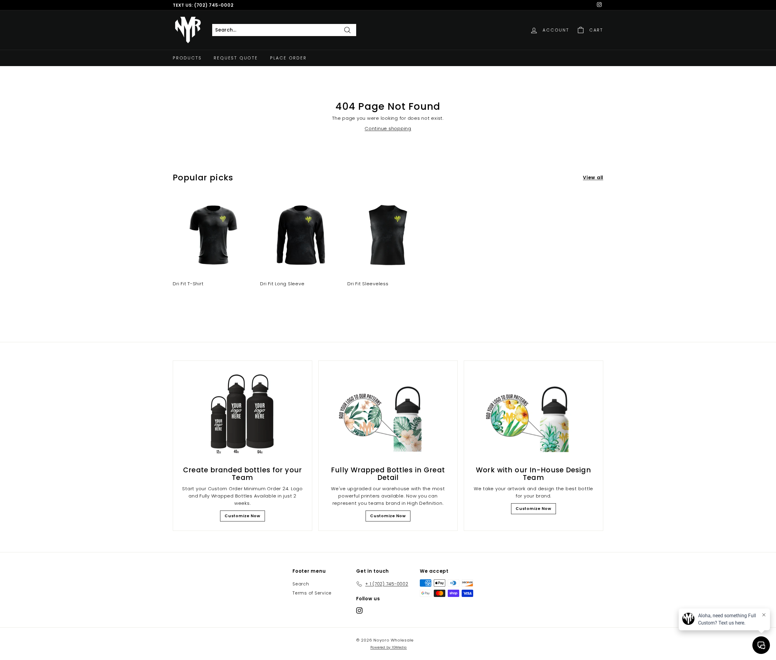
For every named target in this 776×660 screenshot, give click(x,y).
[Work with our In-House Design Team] (533, 415)
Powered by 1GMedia (388, 647)
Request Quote (236, 58)
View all (593, 177)
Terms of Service (312, 593)
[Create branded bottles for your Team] (242, 415)
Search (301, 584)
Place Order (288, 58)
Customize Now (242, 516)
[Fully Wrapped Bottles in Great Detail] (388, 415)
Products (187, 58)
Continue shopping (388, 128)
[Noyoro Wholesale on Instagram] (359, 610)
